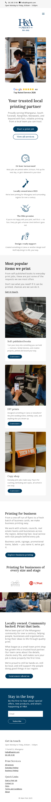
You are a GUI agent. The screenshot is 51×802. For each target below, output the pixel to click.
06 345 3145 (11, 2)
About (7, 792)
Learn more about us (19, 676)
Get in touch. (11, 291)
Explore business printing (20, 555)
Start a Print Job (11, 780)
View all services (25, 136)
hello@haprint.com (27, 2)
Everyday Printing (11, 768)
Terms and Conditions (13, 789)
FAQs (7, 786)
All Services (9, 765)
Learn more (15, 356)
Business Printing (11, 770)
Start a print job (25, 129)
